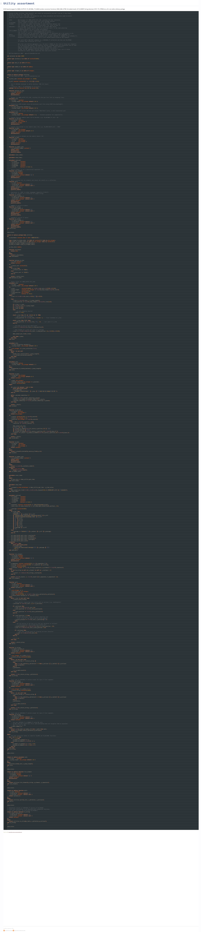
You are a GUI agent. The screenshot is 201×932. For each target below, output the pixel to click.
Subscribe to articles (9, 930)
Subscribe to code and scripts (19, 930)
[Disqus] (101, 854)
